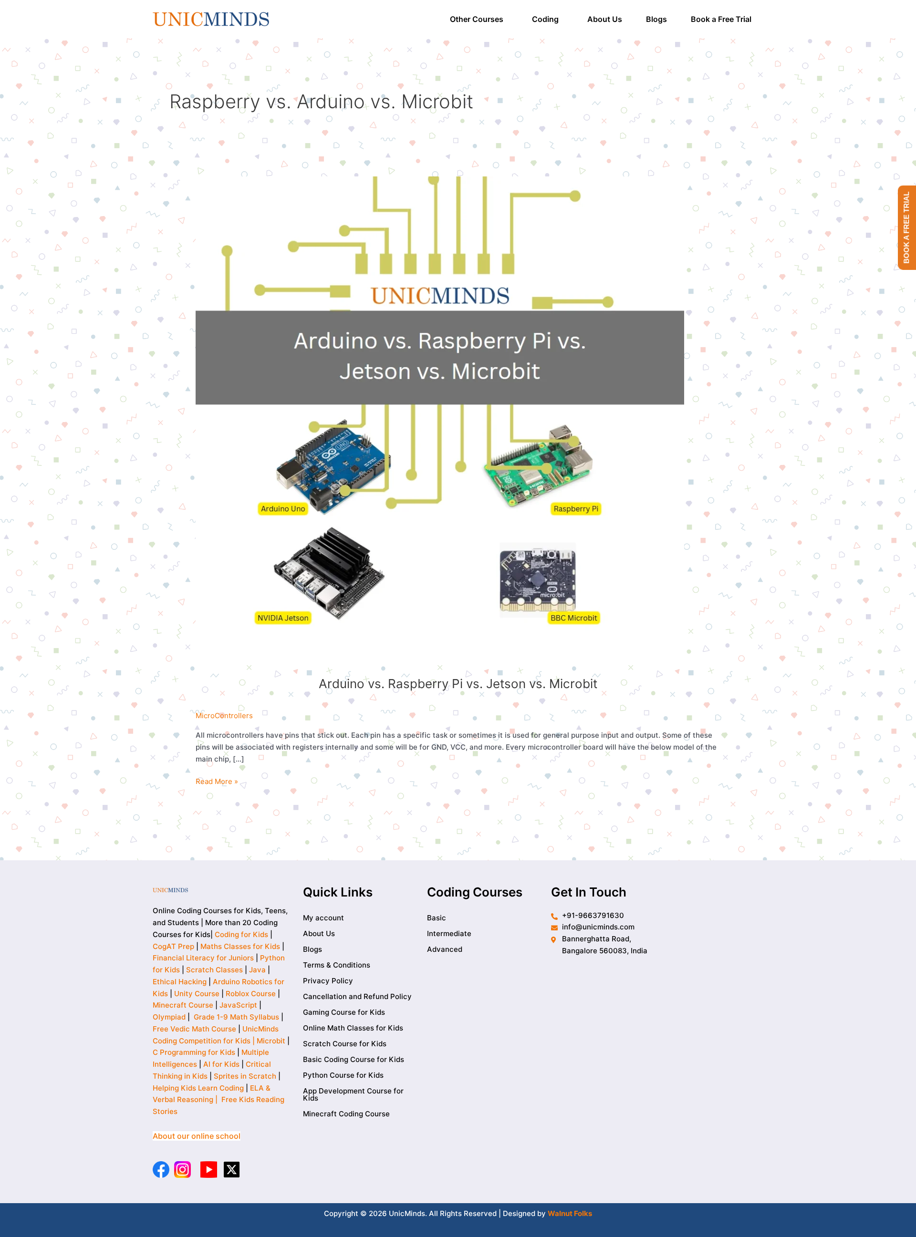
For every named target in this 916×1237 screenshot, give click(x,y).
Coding (545, 19)
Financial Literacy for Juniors (203, 957)
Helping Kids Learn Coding (198, 1088)
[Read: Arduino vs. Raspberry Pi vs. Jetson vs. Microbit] (440, 419)
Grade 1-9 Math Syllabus (236, 1016)
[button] (479, 19)
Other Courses (476, 19)
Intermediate (449, 933)
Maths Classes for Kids (240, 946)
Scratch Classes (214, 969)
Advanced (444, 949)
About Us (604, 19)
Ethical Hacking (180, 981)
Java (257, 969)
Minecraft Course (183, 1005)
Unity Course (196, 993)
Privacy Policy (328, 980)
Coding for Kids (241, 934)
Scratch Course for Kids (344, 1043)
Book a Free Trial (721, 19)
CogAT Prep (174, 946)
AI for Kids (221, 1064)
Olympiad (169, 1016)
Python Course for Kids (343, 1075)
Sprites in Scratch (245, 1076)
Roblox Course (251, 993)
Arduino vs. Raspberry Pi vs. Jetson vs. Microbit (458, 683)
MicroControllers (224, 715)
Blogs (656, 19)
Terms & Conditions (336, 964)
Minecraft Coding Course (346, 1113)
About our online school (196, 1136)
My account (323, 917)
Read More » (217, 781)
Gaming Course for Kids (344, 1012)
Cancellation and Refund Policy (357, 996)
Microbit (271, 1040)
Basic (436, 917)
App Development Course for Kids (353, 1094)
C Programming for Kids (194, 1052)
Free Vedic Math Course (195, 1028)
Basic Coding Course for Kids (353, 1059)
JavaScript (238, 1005)
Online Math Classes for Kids (353, 1027)
